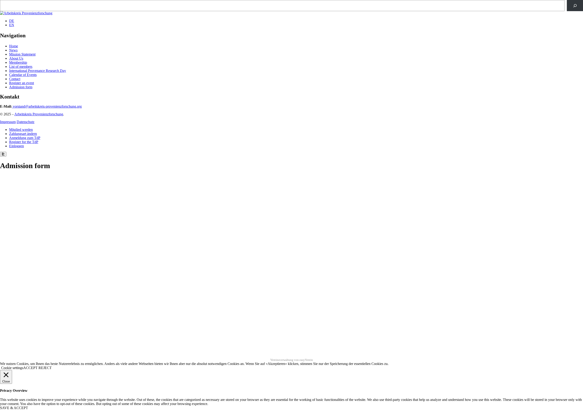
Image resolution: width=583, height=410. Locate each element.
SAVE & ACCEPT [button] (14, 408)
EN (11, 25)
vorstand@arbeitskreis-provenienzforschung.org (47, 106)
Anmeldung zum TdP (24, 138)
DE (11, 21)
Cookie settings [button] (12, 368)
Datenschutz (25, 122)
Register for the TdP (23, 142)
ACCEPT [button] (30, 368)
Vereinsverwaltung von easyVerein (291, 360)
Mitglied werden (21, 130)
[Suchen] (575, 5)
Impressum (8, 122)
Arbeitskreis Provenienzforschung (38, 114)
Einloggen (16, 146)
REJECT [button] (45, 368)
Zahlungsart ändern (23, 134)
